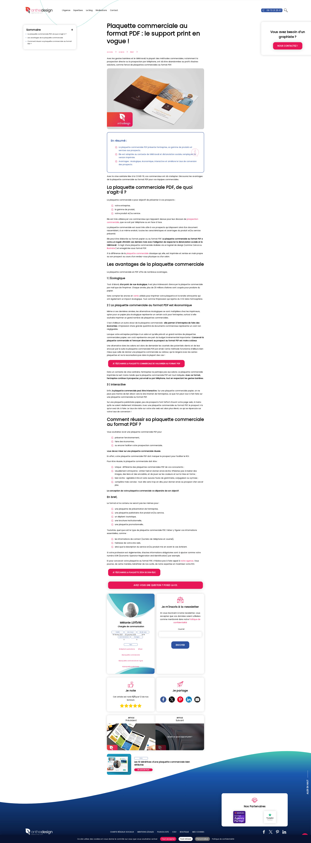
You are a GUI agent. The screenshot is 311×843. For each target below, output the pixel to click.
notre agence (187, 561)
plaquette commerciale (137, 253)
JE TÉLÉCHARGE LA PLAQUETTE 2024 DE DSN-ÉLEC (134, 572)
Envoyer (180, 645)
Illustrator (111, 248)
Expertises (78, 10)
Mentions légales (145, 832)
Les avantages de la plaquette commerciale (45, 38)
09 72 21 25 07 (274, 10)
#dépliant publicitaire (127, 649)
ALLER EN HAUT (307, 787)
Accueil (110, 52)
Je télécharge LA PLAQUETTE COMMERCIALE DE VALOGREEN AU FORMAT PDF (146, 363)
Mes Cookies (198, 832)
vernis (136, 296)
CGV (174, 832)
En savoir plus (143, 770)
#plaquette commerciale (131, 655)
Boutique (184, 832)
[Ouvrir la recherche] (286, 10)
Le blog (89, 10)
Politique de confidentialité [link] (223, 839)
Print (132, 52)
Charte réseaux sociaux (122, 832)
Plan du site (163, 832)
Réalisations (101, 10)
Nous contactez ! (287, 45)
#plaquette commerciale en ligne (131, 661)
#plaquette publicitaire (130, 667)
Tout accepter (168, 839)
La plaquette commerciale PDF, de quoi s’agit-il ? (47, 34)
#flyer (140, 649)
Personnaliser (202, 839)
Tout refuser (185, 839)
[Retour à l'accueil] (38, 10)
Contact (114, 10)
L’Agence (66, 10)
